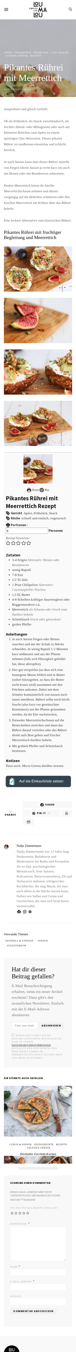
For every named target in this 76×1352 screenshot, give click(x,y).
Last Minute (52, 52)
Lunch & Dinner (14, 55)
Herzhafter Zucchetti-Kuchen (38, 1121)
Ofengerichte (42, 1111)
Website (15, 1260)
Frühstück (35, 52)
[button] (8, 531)
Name (14, 1230)
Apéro (7, 52)
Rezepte (32, 55)
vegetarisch (56, 919)
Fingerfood (20, 52)
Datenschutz (33, 1330)
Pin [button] (46, 478)
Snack (38, 919)
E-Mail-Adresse (20, 1245)
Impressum (11, 1330)
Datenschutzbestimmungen (42, 1015)
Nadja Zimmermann (15, 89)
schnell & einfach (18, 919)
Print (35, 478)
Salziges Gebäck (38, 1115)
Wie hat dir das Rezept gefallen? (30, 1171)
